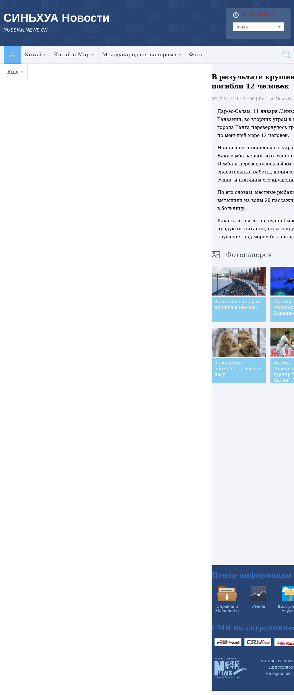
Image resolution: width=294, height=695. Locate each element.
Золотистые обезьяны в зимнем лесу (238, 368)
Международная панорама (139, 54)
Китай (33, 54)
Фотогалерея (249, 255)
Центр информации (251, 575)
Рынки (258, 606)
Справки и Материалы (228, 608)
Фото (195, 54)
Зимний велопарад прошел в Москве (237, 304)
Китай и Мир (72, 54)
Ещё (13, 72)
